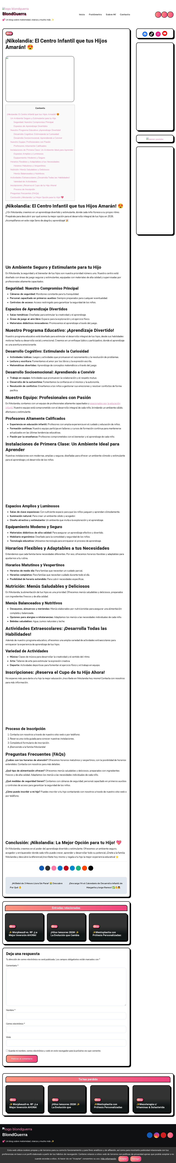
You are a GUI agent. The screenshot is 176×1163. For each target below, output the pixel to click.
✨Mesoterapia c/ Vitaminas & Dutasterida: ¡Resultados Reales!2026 (150, 1107)
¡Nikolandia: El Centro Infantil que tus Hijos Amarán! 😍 (33, 114)
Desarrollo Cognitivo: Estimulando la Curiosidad (36, 134)
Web (8, 1037)
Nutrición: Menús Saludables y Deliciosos (29, 169)
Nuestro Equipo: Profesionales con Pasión (30, 142)
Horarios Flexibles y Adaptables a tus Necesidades (34, 161)
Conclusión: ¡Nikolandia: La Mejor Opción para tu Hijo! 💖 (37, 197)
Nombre (10, 1010)
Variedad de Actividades (25, 181)
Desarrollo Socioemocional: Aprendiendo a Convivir (38, 138)
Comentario (12, 965)
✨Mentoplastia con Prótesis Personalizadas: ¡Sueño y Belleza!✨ (107, 935)
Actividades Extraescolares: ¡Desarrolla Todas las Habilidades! (40, 177)
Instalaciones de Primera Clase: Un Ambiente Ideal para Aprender (41, 149)
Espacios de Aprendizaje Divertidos (31, 126)
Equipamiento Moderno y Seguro (29, 157)
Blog (9, 33)
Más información (108, 1158)
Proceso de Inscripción (24, 189)
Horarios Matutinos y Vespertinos (30, 165)
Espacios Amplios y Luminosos (28, 153)
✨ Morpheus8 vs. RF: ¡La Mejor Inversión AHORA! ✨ (23, 935)
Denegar (136, 1159)
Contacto (125, 14)
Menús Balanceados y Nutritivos (29, 173)
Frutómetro (95, 14)
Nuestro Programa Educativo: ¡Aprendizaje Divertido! (35, 130)
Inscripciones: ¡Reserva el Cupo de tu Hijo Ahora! (33, 185)
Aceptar (123, 1159)
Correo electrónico (15, 1023)
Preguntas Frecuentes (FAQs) (24, 193)
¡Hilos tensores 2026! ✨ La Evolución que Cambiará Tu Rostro (66, 935)
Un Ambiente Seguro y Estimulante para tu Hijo (33, 118)
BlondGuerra (14, 14)
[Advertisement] (66, 244)
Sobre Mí (111, 14)
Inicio (82, 14)
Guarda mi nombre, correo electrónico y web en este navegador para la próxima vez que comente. (54, 1050)
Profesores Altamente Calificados (30, 145)
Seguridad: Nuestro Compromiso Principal (33, 122)
